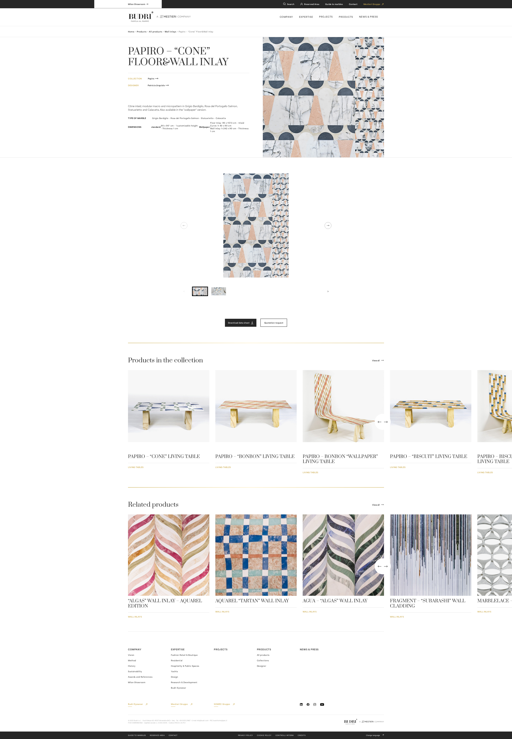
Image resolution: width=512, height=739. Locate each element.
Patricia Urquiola (156, 85)
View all (376, 360)
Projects (326, 16)
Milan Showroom (136, 682)
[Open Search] (284, 4)
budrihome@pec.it (220, 720)
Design (174, 676)
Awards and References (140, 676)
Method (132, 660)
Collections (263, 660)
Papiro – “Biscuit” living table (428, 457)
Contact (353, 4)
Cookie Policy (264, 735)
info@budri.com (203, 720)
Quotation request (273, 322)
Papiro (151, 78)
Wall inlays (170, 31)
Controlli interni (284, 735)
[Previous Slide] (379, 422)
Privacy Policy (245, 735)
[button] (256, 226)
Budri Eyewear (178, 687)
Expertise (306, 16)
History (131, 665)
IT (383, 735)
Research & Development (184, 682)
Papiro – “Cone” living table (164, 457)
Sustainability (135, 671)
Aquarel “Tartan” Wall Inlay (252, 601)
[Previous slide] (184, 225)
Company (286, 16)
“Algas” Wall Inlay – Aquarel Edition (165, 603)
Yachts (174, 671)
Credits (301, 735)
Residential (177, 660)
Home (131, 31)
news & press (368, 16)
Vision (131, 655)
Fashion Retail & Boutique (184, 655)
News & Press (309, 649)
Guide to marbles (334, 4)
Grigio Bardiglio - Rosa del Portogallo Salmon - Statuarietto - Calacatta (189, 118)
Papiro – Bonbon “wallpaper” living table (340, 459)
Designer (261, 665)
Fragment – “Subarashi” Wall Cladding (427, 603)
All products (155, 31)
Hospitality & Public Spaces (185, 665)
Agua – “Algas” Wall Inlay (335, 601)
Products (346, 16)
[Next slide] (328, 225)
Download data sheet (239, 322)
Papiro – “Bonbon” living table (255, 457)
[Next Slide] (386, 422)
